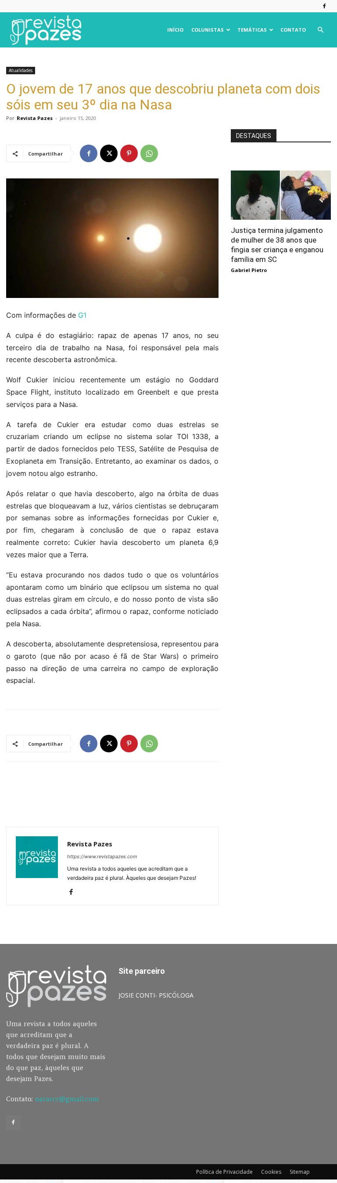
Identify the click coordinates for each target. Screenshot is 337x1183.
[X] (109, 153)
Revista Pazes (35, 118)
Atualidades (20, 70)
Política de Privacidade (224, 1172)
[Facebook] (324, 6)
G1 (81, 315)
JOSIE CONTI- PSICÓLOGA (156, 995)
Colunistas (207, 29)
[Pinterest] (129, 153)
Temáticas (252, 29)
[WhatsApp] (149, 153)
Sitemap (300, 1172)
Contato (293, 29)
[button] (320, 30)
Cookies (271, 1172)
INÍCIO (175, 29)
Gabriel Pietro (249, 270)
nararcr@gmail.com (67, 1099)
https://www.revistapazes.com (102, 856)
